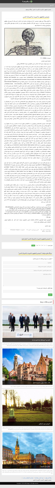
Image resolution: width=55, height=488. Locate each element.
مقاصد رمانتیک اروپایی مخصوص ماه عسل (41, 382)
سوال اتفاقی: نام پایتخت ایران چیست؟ (44, 288)
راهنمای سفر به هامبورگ (45, 466)
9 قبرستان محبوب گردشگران (44, 424)
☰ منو (52, 5)
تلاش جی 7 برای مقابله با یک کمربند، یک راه (41, 340)
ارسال (50, 295)
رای (33, 245)
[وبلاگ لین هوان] (27, 1)
